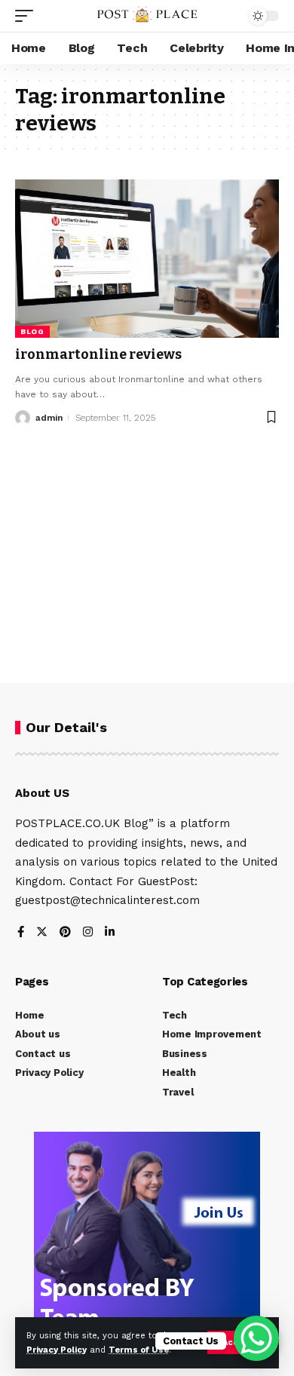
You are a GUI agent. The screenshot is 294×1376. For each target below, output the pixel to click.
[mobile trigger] (28, 16)
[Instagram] (88, 933)
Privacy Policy (56, 1350)
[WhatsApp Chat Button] (256, 1338)
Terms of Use (139, 1350)
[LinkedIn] (110, 933)
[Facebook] (20, 933)
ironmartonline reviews (98, 354)
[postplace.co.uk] (147, 16)
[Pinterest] (65, 933)
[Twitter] (42, 933)
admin (49, 417)
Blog (32, 331)
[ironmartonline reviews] (147, 258)
